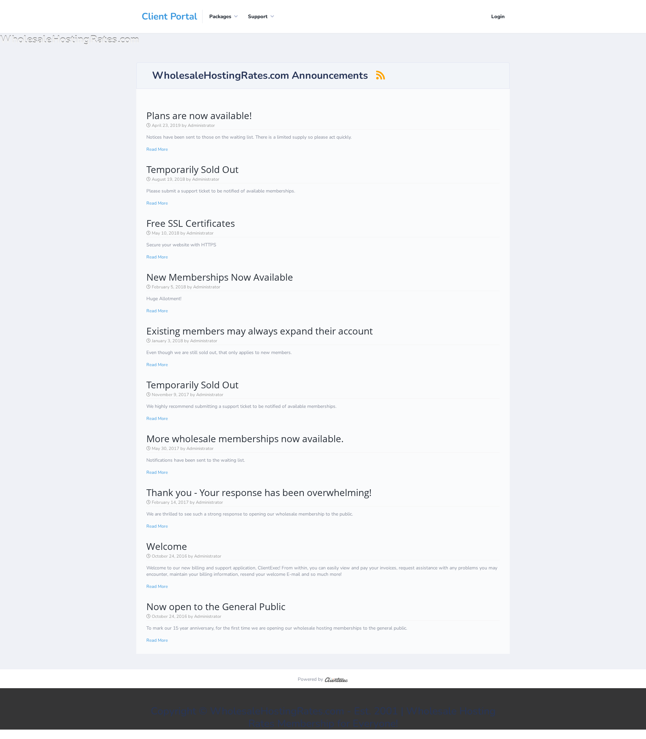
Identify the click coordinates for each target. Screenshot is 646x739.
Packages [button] (220, 16)
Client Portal (169, 16)
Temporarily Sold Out (192, 169)
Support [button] (257, 16)
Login (498, 16)
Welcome (166, 546)
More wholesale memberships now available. (245, 438)
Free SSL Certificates (190, 223)
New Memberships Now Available (219, 277)
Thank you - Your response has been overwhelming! (258, 492)
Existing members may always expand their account (259, 330)
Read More (157, 149)
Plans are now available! (199, 115)
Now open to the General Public (215, 606)
